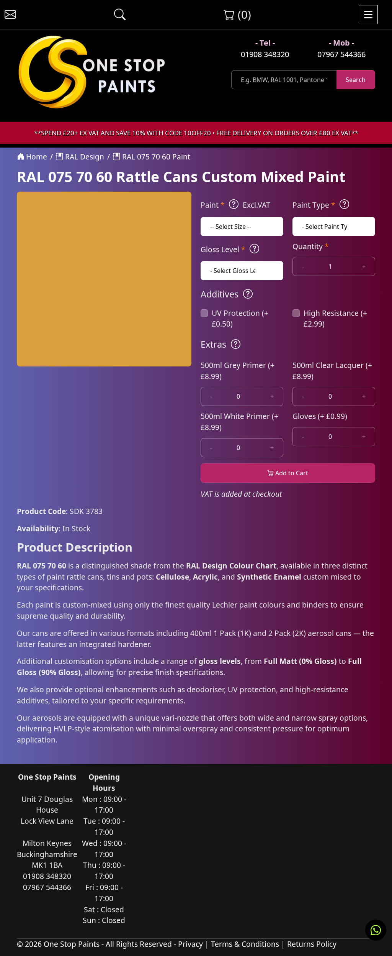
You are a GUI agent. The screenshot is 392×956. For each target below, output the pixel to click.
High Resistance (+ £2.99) (335, 318)
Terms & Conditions (245, 944)
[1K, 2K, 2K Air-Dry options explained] (234, 204)
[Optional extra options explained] (236, 344)
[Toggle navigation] (368, 14)
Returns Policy (311, 944)
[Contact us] (10, 14)
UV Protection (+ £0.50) (240, 318)
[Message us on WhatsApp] (375, 930)
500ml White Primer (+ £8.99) (239, 421)
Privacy (190, 944)
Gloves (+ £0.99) (319, 416)
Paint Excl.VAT (235, 205)
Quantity (310, 246)
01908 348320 (265, 54)
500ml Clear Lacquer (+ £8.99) (332, 370)
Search (356, 80)
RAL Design (83, 156)
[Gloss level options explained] (254, 248)
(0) (243, 14)
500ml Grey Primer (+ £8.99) (237, 370)
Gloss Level (223, 249)
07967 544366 (341, 54)
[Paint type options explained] (344, 204)
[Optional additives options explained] (248, 294)
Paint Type (313, 205)
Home (35, 156)
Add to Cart (291, 473)
